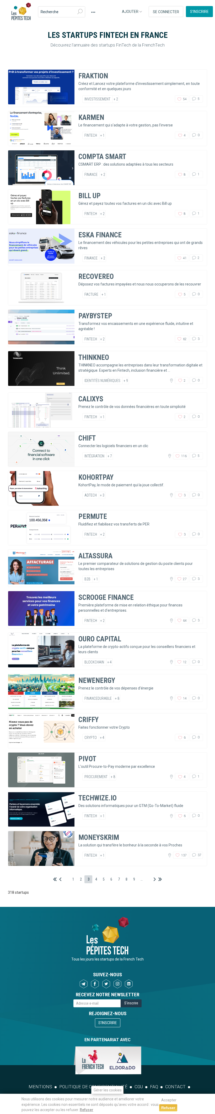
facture (91, 294)
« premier (55, 879)
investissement (97, 99)
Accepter (168, 1100)
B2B (87, 579)
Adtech (90, 495)
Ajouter (130, 11)
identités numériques (102, 381)
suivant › (154, 879)
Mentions (40, 1086)
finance (91, 174)
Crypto (90, 737)
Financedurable (98, 698)
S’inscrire (199, 11)
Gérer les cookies (108, 1090)
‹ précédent (60, 879)
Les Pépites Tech (21, 12)
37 (199, 855)
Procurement (96, 777)
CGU (139, 1086)
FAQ (154, 1086)
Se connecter (166, 12)
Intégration (94, 456)
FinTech (90, 135)
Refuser (86, 1110)
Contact (175, 1086)
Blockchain (94, 662)
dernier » (160, 879)
